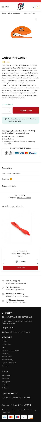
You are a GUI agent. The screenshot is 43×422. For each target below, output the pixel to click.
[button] (37, 6)
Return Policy (7, 356)
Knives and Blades (14, 14)
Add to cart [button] (20, 268)
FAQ (3, 347)
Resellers (5, 366)
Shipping (5, 353)
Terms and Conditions (10, 350)
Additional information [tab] (11, 173)
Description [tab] (7, 168)
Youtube (5, 378)
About (4, 341)
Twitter (4, 385)
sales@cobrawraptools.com (18, 332)
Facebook (6, 375)
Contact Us (6, 344)
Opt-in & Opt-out (9, 363)
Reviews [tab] (6, 179)
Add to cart (26, 110)
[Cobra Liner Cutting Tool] (20, 230)
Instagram (6, 382)
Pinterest (5, 388)
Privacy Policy (7, 359)
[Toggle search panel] (33, 6)
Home (4, 14)
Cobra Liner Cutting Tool (20, 254)
